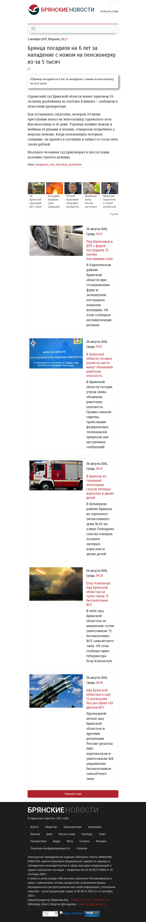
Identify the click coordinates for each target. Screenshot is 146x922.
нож (52, 164)
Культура (87, 834)
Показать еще (73, 794)
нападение (41, 164)
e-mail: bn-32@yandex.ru (91, 904)
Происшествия (73, 827)
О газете (84, 841)
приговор (61, 164)
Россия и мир (67, 834)
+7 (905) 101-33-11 (100, 900)
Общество (51, 827)
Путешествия (38, 841)
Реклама (101, 841)
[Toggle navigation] (33, 28)
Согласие (81, 848)
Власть (34, 827)
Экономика (94, 827)
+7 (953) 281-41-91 (80, 900)
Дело (49, 834)
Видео (56, 841)
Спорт (102, 834)
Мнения (35, 834)
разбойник (75, 164)
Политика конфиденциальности (50, 848)
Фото (70, 841)
